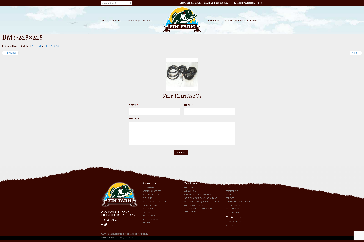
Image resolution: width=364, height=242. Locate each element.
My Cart (229, 225)
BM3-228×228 (52, 46)
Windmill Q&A (190, 191)
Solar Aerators (150, 219)
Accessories (148, 187)
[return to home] (182, 19)
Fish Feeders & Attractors (155, 201)
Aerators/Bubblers (152, 191)
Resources (214, 20)
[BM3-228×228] (182, 74)
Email (188, 104)
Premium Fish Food (151, 205)
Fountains (147, 212)
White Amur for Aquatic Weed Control (202, 201)
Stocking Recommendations (197, 194)
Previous (10, 52)
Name (133, 104)
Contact (252, 20)
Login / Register (233, 221)
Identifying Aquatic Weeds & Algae (200, 198)
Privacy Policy (232, 208)
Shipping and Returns (236, 205)
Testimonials (232, 191)
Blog (228, 187)
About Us (240, 20)
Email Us (208, 2)
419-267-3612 (222, 2)
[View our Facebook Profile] (102, 224)
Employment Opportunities (239, 201)
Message (134, 118)
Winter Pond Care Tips (194, 205)
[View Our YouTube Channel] (106, 224)
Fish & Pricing (133, 20)
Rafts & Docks (149, 215)
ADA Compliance (233, 212)
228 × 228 (36, 46)
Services (147, 20)
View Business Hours (190, 2)
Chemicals (147, 198)
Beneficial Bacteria (151, 194)
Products (116, 20)
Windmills (147, 222)
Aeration (188, 187)
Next (356, 52)
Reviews (228, 20)
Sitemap (132, 238)
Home (105, 20)
